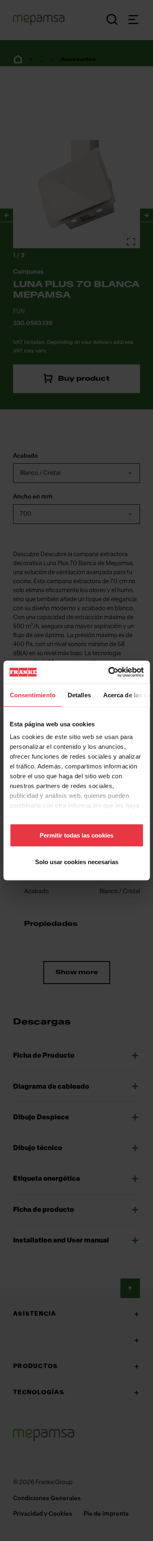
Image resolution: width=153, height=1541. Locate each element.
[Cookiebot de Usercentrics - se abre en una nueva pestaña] (109, 672)
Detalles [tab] (79, 694)
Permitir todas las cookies (76, 834)
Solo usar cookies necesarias (76, 861)
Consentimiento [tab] (32, 694)
